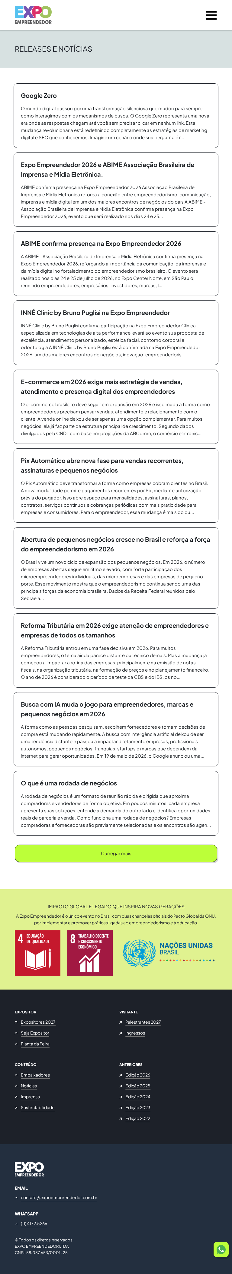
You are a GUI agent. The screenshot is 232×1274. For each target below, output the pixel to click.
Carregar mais (116, 853)
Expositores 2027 (38, 1022)
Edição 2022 (137, 1118)
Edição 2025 (137, 1085)
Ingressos (135, 1032)
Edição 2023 (137, 1107)
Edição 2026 (137, 1074)
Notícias (29, 1085)
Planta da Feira (35, 1043)
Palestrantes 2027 (143, 1022)
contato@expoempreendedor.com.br (59, 1197)
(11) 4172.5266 (34, 1223)
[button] (221, 1249)
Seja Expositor (35, 1032)
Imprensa (30, 1096)
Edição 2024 (137, 1096)
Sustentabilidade (38, 1107)
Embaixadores (35, 1074)
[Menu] (211, 15)
